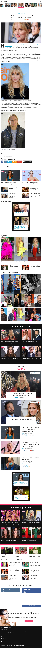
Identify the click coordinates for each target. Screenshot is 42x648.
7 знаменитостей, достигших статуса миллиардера (34, 577)
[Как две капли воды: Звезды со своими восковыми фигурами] (25, 564)
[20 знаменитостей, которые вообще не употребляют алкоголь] (25, 571)
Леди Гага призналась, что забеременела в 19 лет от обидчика (30, 444)
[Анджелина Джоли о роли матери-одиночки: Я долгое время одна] (10, 351)
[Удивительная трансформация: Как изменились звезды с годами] (10, 532)
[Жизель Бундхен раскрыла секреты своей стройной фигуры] (4, 577)
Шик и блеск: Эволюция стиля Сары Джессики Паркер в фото (16, 262)
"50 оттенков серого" (8, 152)
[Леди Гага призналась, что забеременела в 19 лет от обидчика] (10, 447)
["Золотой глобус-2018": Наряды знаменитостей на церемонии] (7, 550)
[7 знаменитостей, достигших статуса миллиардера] (31, 351)
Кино (2, 171)
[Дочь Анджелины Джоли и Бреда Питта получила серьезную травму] (10, 515)
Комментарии (28, 161)
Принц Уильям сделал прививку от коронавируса (14, 188)
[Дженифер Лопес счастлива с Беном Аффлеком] (31, 334)
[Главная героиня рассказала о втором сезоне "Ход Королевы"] (25, 189)
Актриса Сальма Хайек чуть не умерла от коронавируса (30, 429)
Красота (3, 330)
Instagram (4, 641)
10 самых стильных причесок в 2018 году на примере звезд (34, 556)
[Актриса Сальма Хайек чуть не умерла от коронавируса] (10, 175)
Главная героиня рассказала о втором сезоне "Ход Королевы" (35, 188)
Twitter (3, 640)
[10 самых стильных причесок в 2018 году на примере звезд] (35, 550)
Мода (2, 238)
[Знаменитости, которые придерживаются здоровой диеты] (21, 550)
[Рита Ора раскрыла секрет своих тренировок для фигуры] (10, 334)
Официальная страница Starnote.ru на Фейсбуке (30, 592)
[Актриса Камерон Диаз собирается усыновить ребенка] (4, 267)
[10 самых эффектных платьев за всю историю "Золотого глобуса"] (31, 532)
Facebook (4, 638)
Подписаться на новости (31, 605)
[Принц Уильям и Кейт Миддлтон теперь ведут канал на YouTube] (25, 195)
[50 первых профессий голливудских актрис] (31, 515)
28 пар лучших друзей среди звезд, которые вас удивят (35, 266)
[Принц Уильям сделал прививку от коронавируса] (4, 189)
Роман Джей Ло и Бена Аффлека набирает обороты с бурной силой (21, 420)
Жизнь (23, 330)
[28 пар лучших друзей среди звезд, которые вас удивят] (25, 267)
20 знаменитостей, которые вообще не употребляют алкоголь (35, 570)
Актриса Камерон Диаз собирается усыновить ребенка (14, 266)
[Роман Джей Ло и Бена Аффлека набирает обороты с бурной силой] (21, 412)
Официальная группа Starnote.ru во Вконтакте (10, 591)
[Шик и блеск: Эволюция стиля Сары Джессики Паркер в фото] (21, 249)
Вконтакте (4, 636)
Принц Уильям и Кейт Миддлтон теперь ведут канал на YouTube (35, 195)
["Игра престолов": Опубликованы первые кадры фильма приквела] (4, 195)
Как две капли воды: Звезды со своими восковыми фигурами (35, 564)
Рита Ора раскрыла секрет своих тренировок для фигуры (21, 394)
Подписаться (29, 621)
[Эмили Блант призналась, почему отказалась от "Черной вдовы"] (31, 175)
